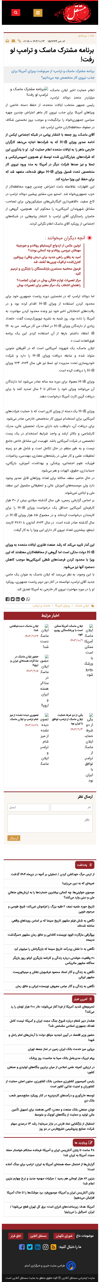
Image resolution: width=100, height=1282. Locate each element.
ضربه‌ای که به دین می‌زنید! (78, 883)
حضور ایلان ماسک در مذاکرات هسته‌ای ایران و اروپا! (24, 660)
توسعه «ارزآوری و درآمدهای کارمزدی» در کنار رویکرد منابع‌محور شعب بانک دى (51, 1098)
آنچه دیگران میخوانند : (65, 238)
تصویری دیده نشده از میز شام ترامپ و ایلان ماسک (24, 717)
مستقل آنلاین (38, 1236)
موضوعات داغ (84, 1236)
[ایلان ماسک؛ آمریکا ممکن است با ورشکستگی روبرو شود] (89, 651)
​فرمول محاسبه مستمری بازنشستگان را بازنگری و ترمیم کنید (46, 271)
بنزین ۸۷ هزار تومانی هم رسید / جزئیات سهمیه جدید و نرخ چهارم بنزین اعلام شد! (50, 1181)
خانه (92, 36)
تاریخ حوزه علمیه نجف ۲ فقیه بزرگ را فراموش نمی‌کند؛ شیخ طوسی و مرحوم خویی (51, 909)
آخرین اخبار (80, 999)
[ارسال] (12, 41)
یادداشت (82, 865)
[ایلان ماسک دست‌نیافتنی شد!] (44, 637)
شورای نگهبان (64, 1236)
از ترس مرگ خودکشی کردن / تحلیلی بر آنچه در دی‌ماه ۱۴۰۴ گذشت (52, 874)
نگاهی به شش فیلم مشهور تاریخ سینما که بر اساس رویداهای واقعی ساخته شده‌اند (53, 923)
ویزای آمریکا (62, 606)
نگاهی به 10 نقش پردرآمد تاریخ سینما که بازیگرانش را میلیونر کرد (54, 949)
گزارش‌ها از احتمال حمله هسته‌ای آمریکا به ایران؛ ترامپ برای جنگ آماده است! (50, 1167)
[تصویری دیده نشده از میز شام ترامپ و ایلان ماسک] (44, 740)
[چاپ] (7, 41)
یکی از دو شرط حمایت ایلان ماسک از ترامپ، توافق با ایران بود (67, 719)
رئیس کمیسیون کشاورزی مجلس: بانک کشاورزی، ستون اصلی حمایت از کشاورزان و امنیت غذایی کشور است (50, 1084)
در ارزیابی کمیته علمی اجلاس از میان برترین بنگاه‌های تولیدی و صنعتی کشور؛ (50, 1070)
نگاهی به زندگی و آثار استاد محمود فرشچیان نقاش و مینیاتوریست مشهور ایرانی (53, 975)
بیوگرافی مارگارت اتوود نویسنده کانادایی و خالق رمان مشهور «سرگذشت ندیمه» (51, 937)
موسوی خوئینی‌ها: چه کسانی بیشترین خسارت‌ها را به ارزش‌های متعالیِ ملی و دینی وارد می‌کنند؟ (51, 895)
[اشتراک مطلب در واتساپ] (28, 599)
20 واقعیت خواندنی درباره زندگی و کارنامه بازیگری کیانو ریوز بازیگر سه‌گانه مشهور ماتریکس (53, 961)
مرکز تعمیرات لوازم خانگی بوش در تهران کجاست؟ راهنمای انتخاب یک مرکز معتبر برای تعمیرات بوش (49, 283)
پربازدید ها (81, 1143)
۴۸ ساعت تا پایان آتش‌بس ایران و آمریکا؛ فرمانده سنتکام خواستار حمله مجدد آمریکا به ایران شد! (50, 1153)
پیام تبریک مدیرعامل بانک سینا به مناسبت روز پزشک (61, 1058)
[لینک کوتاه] (18, 41)
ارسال (14, 838)
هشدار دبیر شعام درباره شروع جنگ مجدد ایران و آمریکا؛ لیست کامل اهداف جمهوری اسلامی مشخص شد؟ (52, 1023)
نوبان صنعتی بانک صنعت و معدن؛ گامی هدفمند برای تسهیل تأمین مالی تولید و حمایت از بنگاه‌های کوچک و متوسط (53, 1112)
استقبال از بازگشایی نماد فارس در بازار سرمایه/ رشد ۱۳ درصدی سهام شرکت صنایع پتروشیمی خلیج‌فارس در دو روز (52, 1126)
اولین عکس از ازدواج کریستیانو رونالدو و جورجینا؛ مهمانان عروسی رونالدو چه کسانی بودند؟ (48, 248)
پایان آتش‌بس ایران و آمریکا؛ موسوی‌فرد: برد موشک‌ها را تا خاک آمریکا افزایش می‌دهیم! (50, 1195)
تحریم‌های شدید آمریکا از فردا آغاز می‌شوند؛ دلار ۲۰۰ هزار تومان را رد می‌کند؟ (52, 1009)
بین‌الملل (82, 36)
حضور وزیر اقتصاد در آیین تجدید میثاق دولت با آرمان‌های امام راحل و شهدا (51, 1038)
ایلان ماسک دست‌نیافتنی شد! (24, 628)
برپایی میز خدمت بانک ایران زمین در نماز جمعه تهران (61, 1049)
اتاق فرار (16, 1236)
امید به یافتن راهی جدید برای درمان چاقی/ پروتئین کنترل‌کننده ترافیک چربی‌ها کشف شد (47, 260)
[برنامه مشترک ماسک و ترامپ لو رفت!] (23, 599)
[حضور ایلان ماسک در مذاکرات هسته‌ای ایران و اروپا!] (44, 681)
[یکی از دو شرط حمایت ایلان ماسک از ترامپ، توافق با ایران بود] (89, 748)
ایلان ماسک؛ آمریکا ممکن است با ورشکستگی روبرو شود (68, 630)
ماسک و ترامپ (41, 606)
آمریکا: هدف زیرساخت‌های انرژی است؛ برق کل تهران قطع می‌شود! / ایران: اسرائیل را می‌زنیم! (52, 1209)
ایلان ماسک (82, 606)
